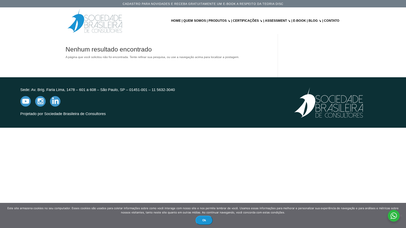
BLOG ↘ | (316, 20)
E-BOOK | (300, 20)
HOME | (176, 20)
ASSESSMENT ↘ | (278, 20)
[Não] (401, 215)
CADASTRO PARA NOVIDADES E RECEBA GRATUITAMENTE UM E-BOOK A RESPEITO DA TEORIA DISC (203, 3)
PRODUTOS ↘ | (220, 20)
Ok (204, 220)
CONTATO (331, 20)
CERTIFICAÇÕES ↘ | (248, 20)
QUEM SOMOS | (195, 20)
